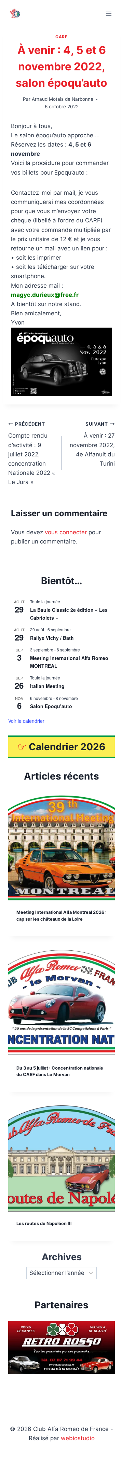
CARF (61, 36)
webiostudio (78, 1438)
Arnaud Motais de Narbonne (62, 99)
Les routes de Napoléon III (44, 1223)
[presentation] (61, 847)
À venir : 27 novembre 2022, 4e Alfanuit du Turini (92, 444)
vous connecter (66, 532)
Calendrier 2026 (67, 747)
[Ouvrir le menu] (108, 13)
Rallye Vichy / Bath (52, 637)
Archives (62, 1257)
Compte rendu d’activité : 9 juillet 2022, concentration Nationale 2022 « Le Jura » (31, 453)
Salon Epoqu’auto (51, 706)
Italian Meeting (47, 686)
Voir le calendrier (26, 720)
